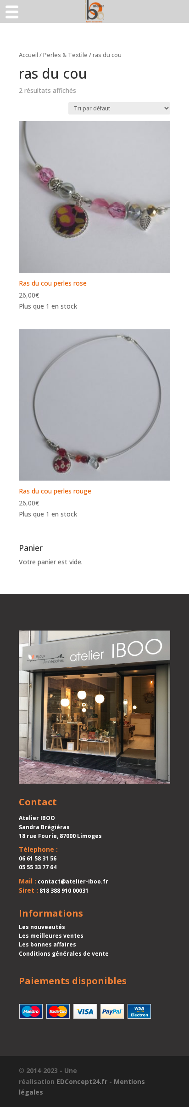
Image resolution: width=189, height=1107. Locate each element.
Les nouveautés (42, 927)
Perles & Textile (65, 55)
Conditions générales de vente (64, 954)
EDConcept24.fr (81, 1081)
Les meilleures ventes (51, 936)
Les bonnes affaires (47, 944)
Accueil (28, 55)
